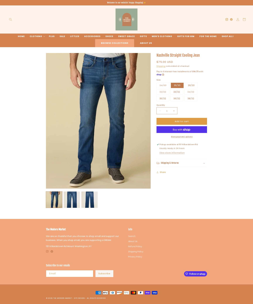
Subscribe (104, 273)
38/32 (191, 98)
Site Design (79, 298)
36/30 (191, 85)
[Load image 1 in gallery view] (54, 200)
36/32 (176, 98)
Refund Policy (135, 246)
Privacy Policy (135, 256)
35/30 (177, 85)
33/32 (176, 91)
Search (131, 236)
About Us (146, 43)
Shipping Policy (135, 251)
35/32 (163, 98)
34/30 (165, 86)
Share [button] (163, 172)
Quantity (161, 105)
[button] (10, 19)
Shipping (161, 66)
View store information (172, 152)
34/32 (192, 92)
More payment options (182, 136)
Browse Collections (114, 43)
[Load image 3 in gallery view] (89, 200)
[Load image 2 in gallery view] (72, 200)
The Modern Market (62, 298)
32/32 (164, 92)
